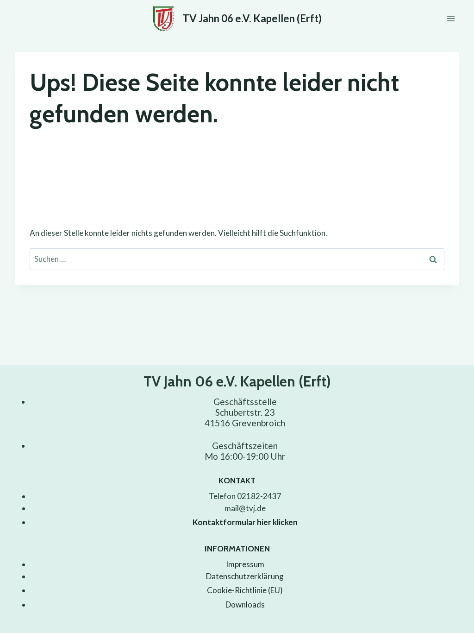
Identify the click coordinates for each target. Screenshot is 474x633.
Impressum (245, 564)
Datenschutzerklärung (245, 576)
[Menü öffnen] (450, 18)
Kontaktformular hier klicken (245, 522)
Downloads (245, 604)
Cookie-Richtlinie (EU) (245, 590)
